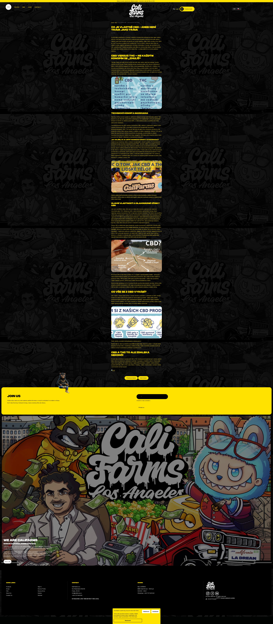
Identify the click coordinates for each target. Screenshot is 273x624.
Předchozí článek (131, 378)
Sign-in (40, 586)
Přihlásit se (141, 407)
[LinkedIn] (217, 593)
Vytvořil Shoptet (212, 599)
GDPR (218, 598)
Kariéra (40, 593)
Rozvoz (16, 7)
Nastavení (128, 620)
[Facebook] (212, 593)
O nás (30, 7)
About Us (8, 593)
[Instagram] (208, 593)
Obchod (40, 595)
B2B (24, 7)
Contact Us (9, 595)
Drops (7, 589)
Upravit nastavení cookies (228, 598)
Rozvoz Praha (42, 589)
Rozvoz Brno (41, 591)
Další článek (143, 378)
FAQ (7, 591)
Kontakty (38, 7)
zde (138, 617)
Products (8, 586)
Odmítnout (146, 611)
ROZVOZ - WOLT (142, 591)
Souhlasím (155, 611)
